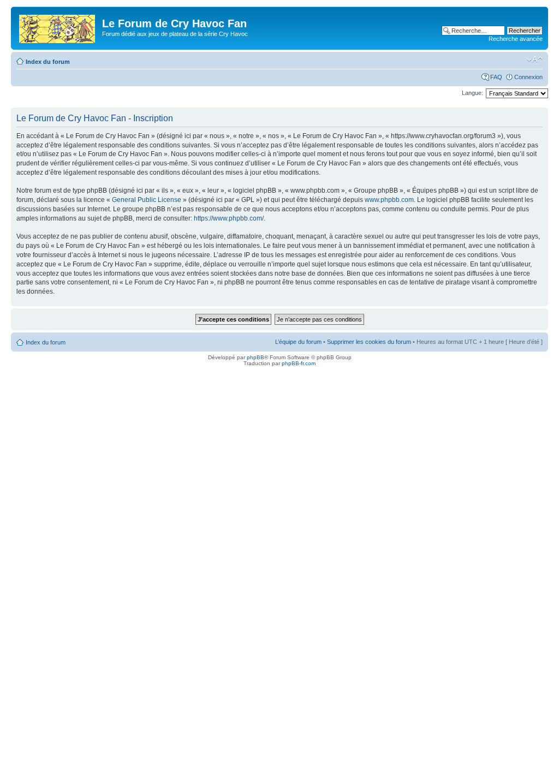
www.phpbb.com (389, 200)
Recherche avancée (516, 38)
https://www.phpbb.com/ (229, 218)
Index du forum (48, 61)
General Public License (146, 200)
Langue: (472, 93)
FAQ (496, 77)
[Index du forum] (58, 26)
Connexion (528, 77)
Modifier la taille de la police (535, 59)
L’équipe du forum (298, 341)
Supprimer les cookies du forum (369, 341)
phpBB (255, 357)
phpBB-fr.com (299, 363)
